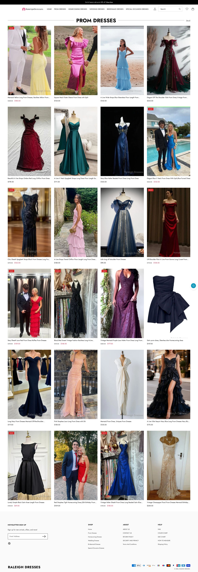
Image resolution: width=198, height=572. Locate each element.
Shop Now (109, 2)
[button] (193, 291)
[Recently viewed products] (193, 285)
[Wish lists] (187, 9)
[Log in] (155, 9)
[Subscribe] (44, 536)
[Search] (179, 9)
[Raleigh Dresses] (32, 9)
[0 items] (192, 9)
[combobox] (170, 9)
